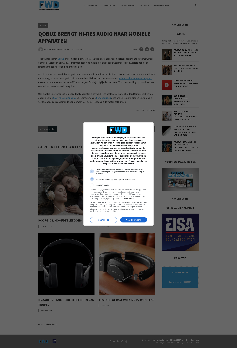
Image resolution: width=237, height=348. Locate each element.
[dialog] (118, 174)
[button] (118, 185)
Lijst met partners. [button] (129, 198)
